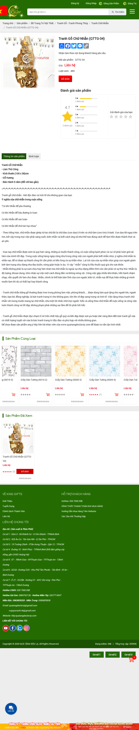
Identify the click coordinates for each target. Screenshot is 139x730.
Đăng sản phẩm (111, 3)
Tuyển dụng (8, 506)
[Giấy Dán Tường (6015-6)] (40, 361)
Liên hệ (6, 516)
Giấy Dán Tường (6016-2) (106, 379)
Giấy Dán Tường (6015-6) (38, 379)
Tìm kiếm (119, 11)
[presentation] (2, 365)
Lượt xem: (64, 70)
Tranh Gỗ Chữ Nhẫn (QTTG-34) (17, 458)
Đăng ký (75, 3)
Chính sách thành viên (14, 511)
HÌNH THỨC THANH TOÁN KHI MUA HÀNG (82, 506)
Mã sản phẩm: (66, 59)
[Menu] (132, 11)
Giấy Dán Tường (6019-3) (72, 379)
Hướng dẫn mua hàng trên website (79, 511)
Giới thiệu (7, 501)
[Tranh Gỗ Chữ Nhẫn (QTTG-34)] (18, 438)
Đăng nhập (91, 3)
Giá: (61, 65)
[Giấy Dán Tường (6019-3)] (74, 361)
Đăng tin (132, 3)
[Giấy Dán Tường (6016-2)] (108, 361)
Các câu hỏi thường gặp (74, 516)
